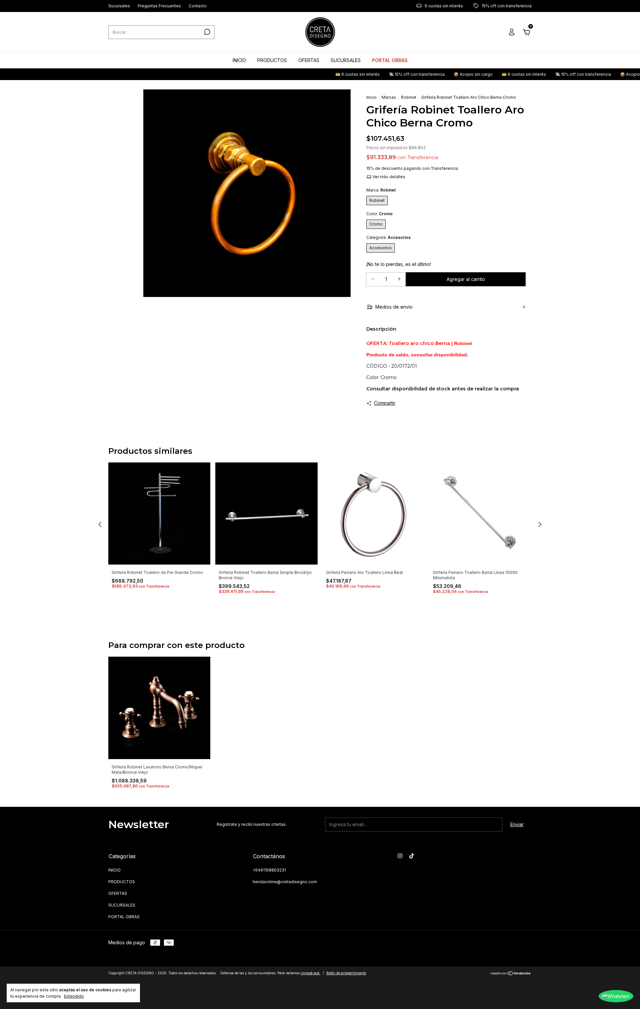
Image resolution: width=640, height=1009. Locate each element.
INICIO (239, 60)
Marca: (381, 190)
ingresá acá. (310, 973)
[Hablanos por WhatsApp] (616, 996)
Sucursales (119, 6)
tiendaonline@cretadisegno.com (285, 881)
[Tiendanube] (511, 974)
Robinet (408, 97)
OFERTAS (308, 60)
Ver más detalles (388, 176)
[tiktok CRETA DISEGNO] (411, 856)
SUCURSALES (346, 60)
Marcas (389, 97)
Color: (379, 213)
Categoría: (388, 237)
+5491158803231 (269, 870)
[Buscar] (206, 32)
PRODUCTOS (272, 60)
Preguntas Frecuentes (159, 6)
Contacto (198, 6)
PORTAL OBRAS (390, 60)
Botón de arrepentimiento (346, 973)
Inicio (371, 97)
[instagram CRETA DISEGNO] (400, 856)
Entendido (74, 996)
